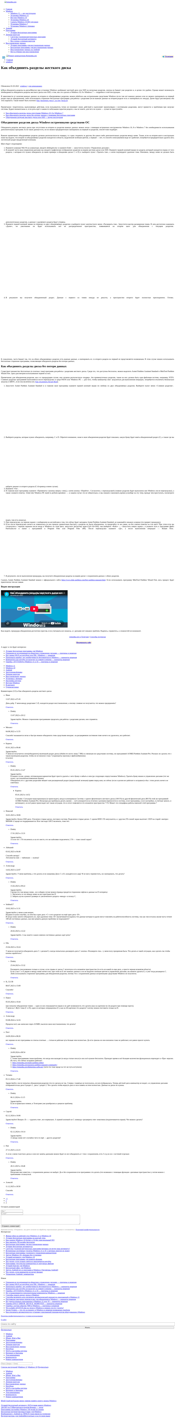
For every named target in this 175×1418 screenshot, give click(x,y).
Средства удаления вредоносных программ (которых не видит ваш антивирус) (38, 1249)
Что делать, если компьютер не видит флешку (24, 1272)
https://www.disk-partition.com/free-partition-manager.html (83, 580)
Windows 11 (10, 666)
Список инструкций (9, 1367)
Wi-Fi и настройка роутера (16, 1351)
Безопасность (11, 1357)
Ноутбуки (10, 1349)
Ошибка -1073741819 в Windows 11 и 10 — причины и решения (32, 662)
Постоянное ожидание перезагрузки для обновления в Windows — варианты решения (41, 1299)
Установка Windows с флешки (22, 26)
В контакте (10, 685)
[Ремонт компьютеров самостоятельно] (16, 3)
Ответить (9, 707)
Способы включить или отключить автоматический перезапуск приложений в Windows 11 (43, 1297)
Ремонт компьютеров (14, 1359)
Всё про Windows (13, 683)
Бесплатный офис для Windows (18, 1268)
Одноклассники (12, 687)
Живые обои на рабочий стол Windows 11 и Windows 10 (28, 1236)
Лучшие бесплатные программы (23, 33)
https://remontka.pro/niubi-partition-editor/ (28, 1063)
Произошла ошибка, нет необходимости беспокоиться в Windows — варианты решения (41, 657)
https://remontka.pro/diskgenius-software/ (27, 1067)
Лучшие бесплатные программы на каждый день (25, 1238)
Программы (10, 30)
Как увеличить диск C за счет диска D (52, 101)
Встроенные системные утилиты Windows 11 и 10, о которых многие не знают (38, 1251)
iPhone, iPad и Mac (13, 1338)
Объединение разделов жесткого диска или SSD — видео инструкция (34, 117)
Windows (9, 11)
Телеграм (169, 56)
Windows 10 (10, 668)
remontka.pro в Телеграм (79, 637)
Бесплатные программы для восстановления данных (31, 47)
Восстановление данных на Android (25, 50)
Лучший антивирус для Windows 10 (20, 1257)
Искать (87, 1327)
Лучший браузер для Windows (18, 1266)
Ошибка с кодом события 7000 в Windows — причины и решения (32, 1306)
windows (23, 86)
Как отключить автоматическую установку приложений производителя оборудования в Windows (45, 1312)
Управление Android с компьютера (20, 1274)
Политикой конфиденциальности (88, 1230)
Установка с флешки (14, 679)
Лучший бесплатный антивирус (23, 39)
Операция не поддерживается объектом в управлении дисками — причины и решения (41, 653)
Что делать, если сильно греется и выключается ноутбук (28, 1261)
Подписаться (6, 1330)
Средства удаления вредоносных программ (28, 37)
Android (9, 28)
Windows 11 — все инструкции (23, 13)
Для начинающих (13, 1355)
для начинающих (35, 86)
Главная (9, 9)
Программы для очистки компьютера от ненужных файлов (30, 1264)
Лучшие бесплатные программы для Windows (24, 651)
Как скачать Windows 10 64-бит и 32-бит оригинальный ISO (30, 1240)
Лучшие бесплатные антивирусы (19, 1246)
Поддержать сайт (83, 643)
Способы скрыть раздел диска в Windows (22, 1295)
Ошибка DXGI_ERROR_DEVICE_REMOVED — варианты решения (34, 1304)
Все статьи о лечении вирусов (22, 41)
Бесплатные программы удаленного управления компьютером (31, 1253)
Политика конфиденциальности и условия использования (22, 1316)
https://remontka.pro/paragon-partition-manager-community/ (34, 1065)
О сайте (3, 1320)
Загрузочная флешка (14, 672)
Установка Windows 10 (19, 20)
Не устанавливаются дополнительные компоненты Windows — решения (35, 1293)
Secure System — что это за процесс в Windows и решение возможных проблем (38, 1310)
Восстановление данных (16, 43)
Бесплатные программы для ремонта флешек (24, 1259)
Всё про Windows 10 (18, 18)
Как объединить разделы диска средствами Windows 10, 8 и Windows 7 (34, 113)
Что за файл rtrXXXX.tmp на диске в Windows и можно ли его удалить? (35, 1308)
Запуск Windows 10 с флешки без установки (23, 1255)
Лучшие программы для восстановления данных (30, 45)
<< (7, 1198)
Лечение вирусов (13, 35)
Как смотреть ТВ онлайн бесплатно (20, 1242)
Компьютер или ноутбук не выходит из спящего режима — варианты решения (38, 660)
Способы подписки (98, 637)
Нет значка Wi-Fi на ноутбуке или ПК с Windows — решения (30, 655)
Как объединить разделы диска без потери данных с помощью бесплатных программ (40, 115)
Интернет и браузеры (14, 1353)
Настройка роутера (13, 681)
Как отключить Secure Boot (46, 382)
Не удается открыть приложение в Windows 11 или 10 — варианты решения (37, 1301)
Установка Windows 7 (19, 24)
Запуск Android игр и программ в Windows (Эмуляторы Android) (32, 1270)
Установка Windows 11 (19, 15)
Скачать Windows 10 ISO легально (24, 22)
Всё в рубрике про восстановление (24, 52)
